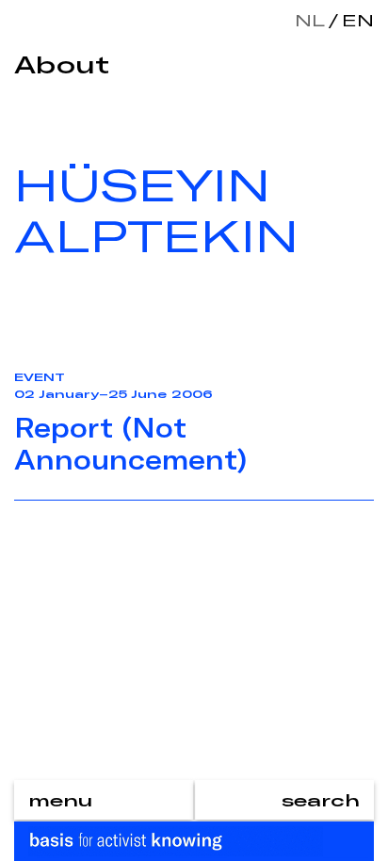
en (354, 19)
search (321, 799)
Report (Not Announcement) (130, 443)
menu (60, 799)
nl (310, 19)
